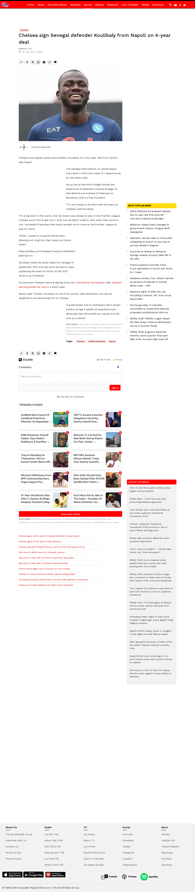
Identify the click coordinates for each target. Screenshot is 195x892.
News (41, 4)
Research (112, 4)
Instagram (128, 852)
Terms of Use (13, 852)
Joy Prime (89, 846)
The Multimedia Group (18, 834)
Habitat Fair (168, 840)
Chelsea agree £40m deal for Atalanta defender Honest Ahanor (49, 536)
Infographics (129, 864)
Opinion (99, 4)
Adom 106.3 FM (53, 840)
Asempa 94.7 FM (54, 852)
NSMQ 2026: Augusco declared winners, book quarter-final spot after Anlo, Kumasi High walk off (149, 335)
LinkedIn (127, 858)
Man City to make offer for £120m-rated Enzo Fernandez (46, 558)
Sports (88, 4)
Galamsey (167, 852)
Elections (157, 4)
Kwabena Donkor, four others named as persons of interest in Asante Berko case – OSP (151, 282)
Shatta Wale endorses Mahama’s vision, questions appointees (150, 541)
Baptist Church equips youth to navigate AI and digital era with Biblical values (150, 634)
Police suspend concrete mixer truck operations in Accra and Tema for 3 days (151, 268)
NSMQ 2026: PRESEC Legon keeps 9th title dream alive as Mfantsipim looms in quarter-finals (150, 322)
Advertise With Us (15, 840)
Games (165, 834)
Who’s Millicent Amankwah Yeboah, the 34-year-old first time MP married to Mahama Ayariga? (150, 215)
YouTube (127, 834)
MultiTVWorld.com (94, 852)
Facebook (128, 840)
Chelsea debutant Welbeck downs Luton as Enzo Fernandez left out (52, 547)
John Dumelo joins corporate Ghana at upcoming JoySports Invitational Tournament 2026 (150, 515)
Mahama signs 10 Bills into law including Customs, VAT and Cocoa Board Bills (150, 295)
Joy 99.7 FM (51, 834)
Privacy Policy (13, 858)
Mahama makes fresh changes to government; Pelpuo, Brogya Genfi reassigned (150, 228)
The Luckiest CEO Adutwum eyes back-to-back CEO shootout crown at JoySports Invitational (152, 593)
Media (145, 4)
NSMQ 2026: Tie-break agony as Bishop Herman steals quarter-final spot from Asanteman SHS (150, 607)
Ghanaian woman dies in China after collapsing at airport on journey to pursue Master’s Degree (151, 242)
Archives (166, 858)
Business (75, 4)
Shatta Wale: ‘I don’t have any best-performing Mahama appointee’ (148, 502)
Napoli (112, 341)
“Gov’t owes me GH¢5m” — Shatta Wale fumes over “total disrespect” (150, 552)
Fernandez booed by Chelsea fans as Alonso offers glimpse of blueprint (53, 579)
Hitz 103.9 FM (52, 846)
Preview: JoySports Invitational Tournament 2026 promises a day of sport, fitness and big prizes (148, 529)
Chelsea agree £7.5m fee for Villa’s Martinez (40, 541)
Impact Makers (170, 846)
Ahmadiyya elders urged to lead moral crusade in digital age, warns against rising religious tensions (151, 621)
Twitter (126, 846)
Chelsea (81, 341)
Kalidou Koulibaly (97, 341)
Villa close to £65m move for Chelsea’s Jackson (42, 552)
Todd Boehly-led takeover (90, 282)
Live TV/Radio (130, 4)
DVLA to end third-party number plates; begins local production (150, 491)
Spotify (153, 876)
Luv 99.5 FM (51, 858)
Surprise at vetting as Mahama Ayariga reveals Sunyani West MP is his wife (150, 255)
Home (30, 4)
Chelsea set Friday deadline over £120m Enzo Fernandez (46, 585)
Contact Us (11, 846)
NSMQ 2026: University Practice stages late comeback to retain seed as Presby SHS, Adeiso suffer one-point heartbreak (151, 579)
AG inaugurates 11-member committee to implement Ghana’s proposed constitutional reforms (149, 309)
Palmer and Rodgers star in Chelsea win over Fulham (44, 569)
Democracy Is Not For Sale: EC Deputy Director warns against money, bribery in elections (150, 675)
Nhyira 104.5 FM (53, 864)
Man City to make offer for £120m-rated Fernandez (43, 563)
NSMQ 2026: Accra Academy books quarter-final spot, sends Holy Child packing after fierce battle (148, 565)
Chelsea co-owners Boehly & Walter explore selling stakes (47, 574)
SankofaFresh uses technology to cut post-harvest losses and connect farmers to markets (151, 661)
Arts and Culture (57, 4)
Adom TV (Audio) (93, 858)
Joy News (89, 834)
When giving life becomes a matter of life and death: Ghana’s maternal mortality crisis (151, 647)
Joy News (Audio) (93, 864)
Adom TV (88, 840)
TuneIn (112, 876)
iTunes (132, 876)
